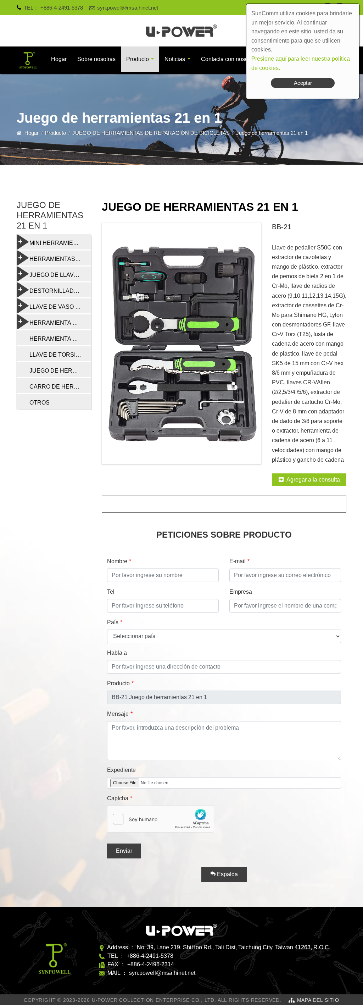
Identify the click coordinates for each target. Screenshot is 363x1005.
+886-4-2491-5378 (61, 8)
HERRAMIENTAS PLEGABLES (60, 259)
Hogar (59, 59)
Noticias (174, 59)
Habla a (117, 653)
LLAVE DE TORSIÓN (56, 355)
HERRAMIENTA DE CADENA (60, 339)
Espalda (227, 874)
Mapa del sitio (318, 1000)
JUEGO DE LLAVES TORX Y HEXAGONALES (60, 275)
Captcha (117, 798)
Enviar (124, 851)
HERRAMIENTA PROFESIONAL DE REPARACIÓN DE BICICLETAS (60, 323)
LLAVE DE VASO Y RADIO (60, 307)
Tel (111, 592)
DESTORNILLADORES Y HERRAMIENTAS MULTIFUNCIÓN (60, 291)
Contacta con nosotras (229, 59)
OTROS (39, 403)
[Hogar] (181, 31)
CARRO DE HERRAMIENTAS (60, 387)
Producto (137, 59)
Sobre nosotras (96, 59)
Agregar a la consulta (313, 480)
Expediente (121, 770)
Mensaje (118, 714)
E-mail (237, 561)
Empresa (240, 592)
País (112, 622)
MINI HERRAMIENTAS (58, 243)
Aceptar (303, 83)
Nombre (117, 561)
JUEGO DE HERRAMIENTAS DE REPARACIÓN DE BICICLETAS (151, 133)
